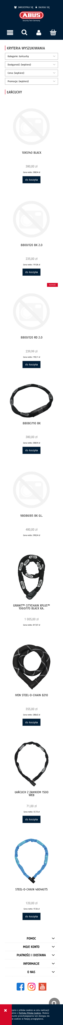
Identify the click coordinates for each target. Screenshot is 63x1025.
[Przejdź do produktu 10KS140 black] (31, 127)
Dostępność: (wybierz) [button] (19, 64)
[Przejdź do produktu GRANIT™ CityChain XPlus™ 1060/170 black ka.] (31, 577)
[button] (10, 32)
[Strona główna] (31, 16)
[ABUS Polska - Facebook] (20, 986)
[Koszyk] (53, 32)
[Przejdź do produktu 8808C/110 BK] (31, 401)
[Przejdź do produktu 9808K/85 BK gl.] (31, 490)
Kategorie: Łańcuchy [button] (18, 56)
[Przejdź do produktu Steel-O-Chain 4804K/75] (31, 861)
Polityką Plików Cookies (30, 1013)
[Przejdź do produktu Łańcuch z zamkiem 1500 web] (31, 764)
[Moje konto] (39, 32)
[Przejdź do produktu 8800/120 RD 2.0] (31, 311)
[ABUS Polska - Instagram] (31, 986)
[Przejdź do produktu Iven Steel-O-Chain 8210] (31, 667)
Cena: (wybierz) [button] (16, 73)
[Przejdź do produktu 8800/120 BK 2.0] (31, 219)
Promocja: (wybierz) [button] (18, 81)
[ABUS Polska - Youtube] (42, 986)
